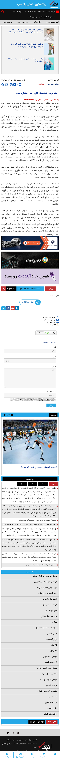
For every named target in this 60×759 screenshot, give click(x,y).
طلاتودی (53, 650)
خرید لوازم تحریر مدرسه (47, 587)
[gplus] (13, 308)
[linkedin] (17, 308)
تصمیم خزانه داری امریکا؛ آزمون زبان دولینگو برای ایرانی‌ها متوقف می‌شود (29, 524)
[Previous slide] (12, 415)
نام (55, 347)
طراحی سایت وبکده (48, 679)
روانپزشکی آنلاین (50, 714)
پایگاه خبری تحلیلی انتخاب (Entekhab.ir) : (41, 99)
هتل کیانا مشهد (50, 610)
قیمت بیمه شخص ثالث (47, 668)
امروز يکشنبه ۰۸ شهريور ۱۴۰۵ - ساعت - (40, 11)
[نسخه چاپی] (2, 84)
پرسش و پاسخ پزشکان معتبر (45, 576)
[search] (3, 12)
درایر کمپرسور (51, 639)
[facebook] (8, 308)
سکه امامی (52, 696)
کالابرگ (54, 645)
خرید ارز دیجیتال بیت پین (45, 581)
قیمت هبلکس (51, 662)
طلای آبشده (52, 708)
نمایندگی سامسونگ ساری (46, 627)
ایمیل (54, 356)
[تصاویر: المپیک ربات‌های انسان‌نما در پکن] (30, 442)
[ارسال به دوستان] (6, 84)
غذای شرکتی (52, 633)
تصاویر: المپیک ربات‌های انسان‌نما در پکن (38, 467)
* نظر (54, 366)
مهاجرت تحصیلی (50, 656)
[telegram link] (13, 732)
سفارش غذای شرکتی (48, 673)
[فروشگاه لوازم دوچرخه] (30, 260)
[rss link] (18, 732)
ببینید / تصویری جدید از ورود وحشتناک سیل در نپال (37, 520)
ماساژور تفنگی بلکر (49, 616)
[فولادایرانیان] (30, 243)
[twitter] (3, 308)
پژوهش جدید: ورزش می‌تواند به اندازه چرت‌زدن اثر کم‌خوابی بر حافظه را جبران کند (26, 30)
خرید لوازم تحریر (50, 599)
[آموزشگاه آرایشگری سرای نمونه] (30, 276)
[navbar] (57, 11)
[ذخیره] (11, 84)
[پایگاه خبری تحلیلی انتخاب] (53, 4)
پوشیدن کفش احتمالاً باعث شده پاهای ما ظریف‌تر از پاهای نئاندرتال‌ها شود (27, 45)
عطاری (54, 622)
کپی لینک (50, 288)
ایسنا (52, 295)
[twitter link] (8, 732)
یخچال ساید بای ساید (47, 593)
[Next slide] (5, 415)
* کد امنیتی (51, 391)
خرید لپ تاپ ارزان (49, 604)
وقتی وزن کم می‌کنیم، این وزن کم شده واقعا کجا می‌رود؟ (25, 60)
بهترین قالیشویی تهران (47, 691)
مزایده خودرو (51, 685)
